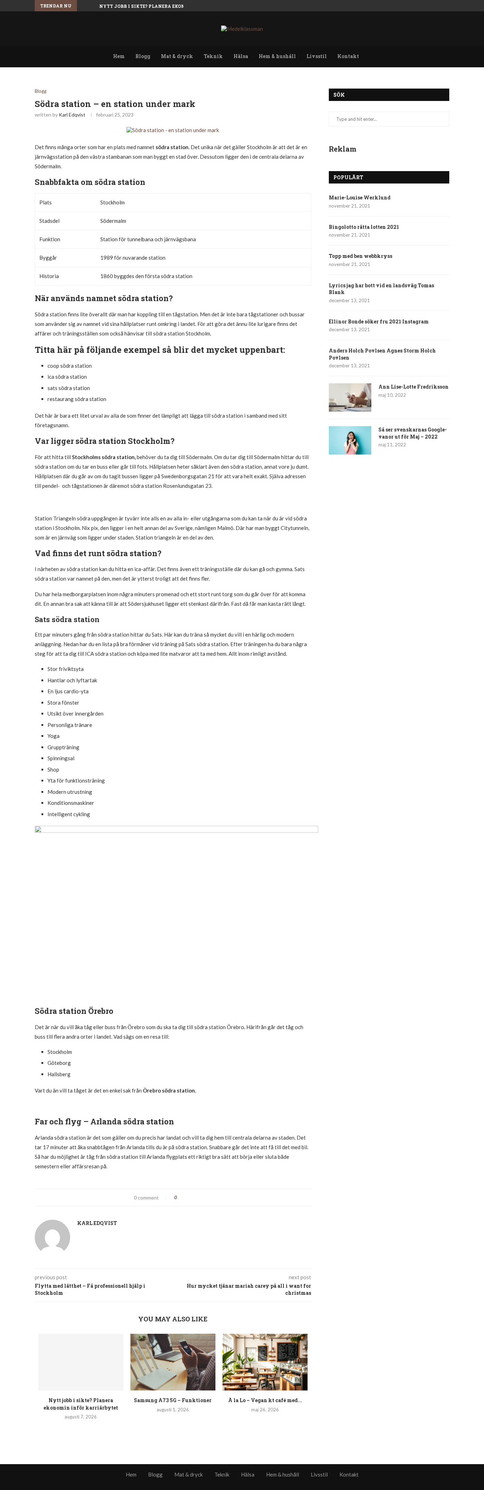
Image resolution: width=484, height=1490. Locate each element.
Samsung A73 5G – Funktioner (173, 1400)
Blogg (142, 56)
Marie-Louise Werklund (359, 197)
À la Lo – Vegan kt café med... (265, 1400)
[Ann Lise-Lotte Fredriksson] (350, 397)
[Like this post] (181, 1198)
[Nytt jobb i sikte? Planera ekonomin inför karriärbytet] (80, 1362)
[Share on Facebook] (189, 1198)
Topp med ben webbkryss (360, 256)
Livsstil (316, 56)
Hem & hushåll (277, 56)
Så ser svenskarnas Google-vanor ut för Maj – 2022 (412, 433)
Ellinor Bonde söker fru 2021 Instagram (379, 321)
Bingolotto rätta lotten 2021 (364, 227)
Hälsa (240, 56)
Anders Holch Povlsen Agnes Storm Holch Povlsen (382, 354)
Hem (119, 56)
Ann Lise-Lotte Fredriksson (413, 386)
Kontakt (348, 56)
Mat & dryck (177, 56)
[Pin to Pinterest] (204, 1198)
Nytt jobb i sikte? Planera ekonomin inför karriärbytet (176, 6)
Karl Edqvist (72, 115)
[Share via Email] (212, 1198)
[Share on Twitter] (197, 1198)
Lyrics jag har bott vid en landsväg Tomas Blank (381, 289)
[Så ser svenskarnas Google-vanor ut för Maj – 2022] (350, 440)
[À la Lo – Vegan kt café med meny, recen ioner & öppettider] (265, 1362)
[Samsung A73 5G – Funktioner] (172, 1362)
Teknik (213, 56)
